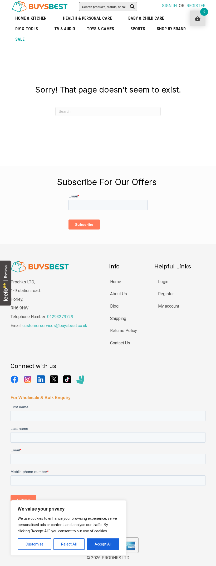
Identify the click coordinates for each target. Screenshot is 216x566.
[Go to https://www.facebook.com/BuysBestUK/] (14, 379)
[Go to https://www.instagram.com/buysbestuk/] (28, 379)
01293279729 (60, 316)
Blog (114, 306)
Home (115, 281)
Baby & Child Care (146, 18)
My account (168, 306)
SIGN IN (169, 5)
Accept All (103, 544)
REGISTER (195, 5)
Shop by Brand (171, 28)
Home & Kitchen (31, 18)
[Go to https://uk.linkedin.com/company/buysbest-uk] (41, 379)
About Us (118, 293)
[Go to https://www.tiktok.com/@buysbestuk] (67, 379)
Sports (137, 28)
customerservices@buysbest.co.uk (54, 325)
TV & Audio (64, 28)
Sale (19, 39)
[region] (68, 527)
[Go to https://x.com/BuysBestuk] (54, 379)
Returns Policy (123, 330)
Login (163, 281)
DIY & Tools (26, 28)
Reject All (69, 544)
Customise (34, 544)
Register (166, 293)
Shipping (118, 318)
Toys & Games (100, 28)
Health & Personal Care (87, 18)
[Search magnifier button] (132, 6)
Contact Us (120, 342)
